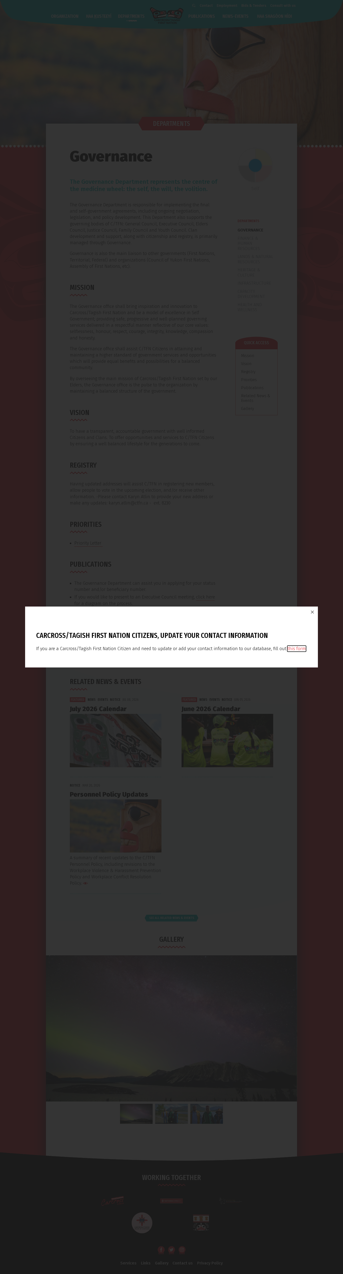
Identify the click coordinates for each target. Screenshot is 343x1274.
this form (297, 648)
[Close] (312, 612)
